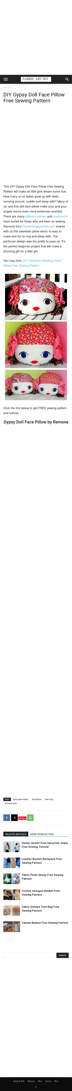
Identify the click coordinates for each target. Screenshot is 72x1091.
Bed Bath (7, 87)
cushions (59, 216)
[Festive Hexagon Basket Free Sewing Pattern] (11, 894)
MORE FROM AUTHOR (42, 834)
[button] (5, 79)
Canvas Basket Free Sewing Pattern (45, 922)
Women (31, 1081)
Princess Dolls (11, 803)
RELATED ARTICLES (15, 834)
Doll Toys (49, 799)
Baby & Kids (18, 1081)
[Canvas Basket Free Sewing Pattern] (11, 926)
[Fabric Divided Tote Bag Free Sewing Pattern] (11, 910)
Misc (56, 1081)
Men (40, 1081)
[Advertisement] (36, 37)
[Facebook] (6, 817)
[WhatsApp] (30, 817)
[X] (14, 817)
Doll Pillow (36, 799)
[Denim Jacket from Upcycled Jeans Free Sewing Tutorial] (11, 847)
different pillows (36, 216)
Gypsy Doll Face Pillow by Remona (36, 422)
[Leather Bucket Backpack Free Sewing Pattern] (11, 863)
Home (48, 1081)
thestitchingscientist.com (38, 226)
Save (24, 818)
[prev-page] (5, 939)
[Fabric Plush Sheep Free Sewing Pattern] (11, 879)
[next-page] (11, 939)
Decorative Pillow (20, 799)
